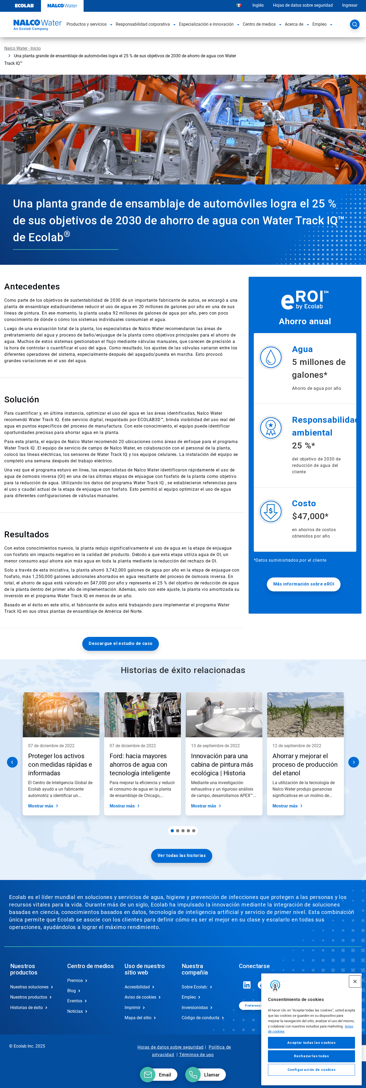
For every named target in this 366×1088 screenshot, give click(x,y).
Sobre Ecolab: (195, 986)
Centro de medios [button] (259, 24)
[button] (111, 24)
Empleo (189, 997)
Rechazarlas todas (311, 1056)
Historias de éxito (26, 1007)
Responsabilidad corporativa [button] (143, 24)
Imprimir (132, 1007)
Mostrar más (40, 806)
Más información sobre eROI (303, 584)
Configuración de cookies (311, 1070)
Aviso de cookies (140, 997)
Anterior (12, 762)
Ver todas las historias (182, 855)
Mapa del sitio (138, 1017)
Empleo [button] (319, 24)
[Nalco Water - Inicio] (37, 26)
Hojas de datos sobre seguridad (303, 5)
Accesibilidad (137, 986)
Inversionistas (195, 1007)
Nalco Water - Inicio (22, 48)
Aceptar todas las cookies (311, 1043)
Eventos (74, 1000)
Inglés (258, 5)
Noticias (75, 1011)
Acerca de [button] (294, 24)
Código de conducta (200, 1017)
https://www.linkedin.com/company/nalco (247, 985)
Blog (71, 990)
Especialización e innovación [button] (206, 24)
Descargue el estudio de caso (120, 643)
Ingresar (349, 5)
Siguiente (353, 762)
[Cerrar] (355, 981)
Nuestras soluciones (29, 986)
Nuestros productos (28, 997)
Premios (75, 980)
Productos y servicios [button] (86, 24)
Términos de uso (196, 1054)
